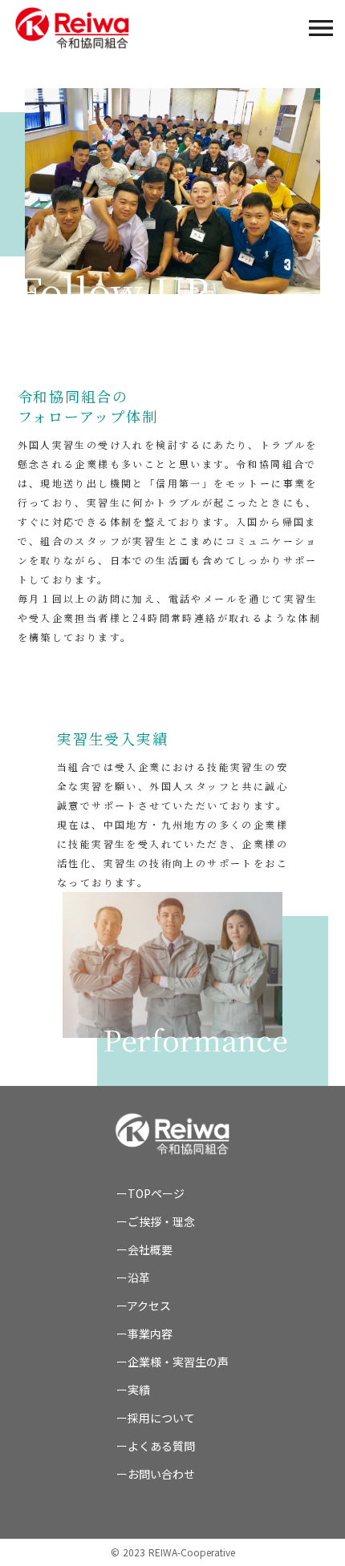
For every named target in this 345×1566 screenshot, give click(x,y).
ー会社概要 (144, 1249)
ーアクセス (143, 1306)
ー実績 (133, 1390)
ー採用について (155, 1418)
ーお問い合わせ (155, 1474)
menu (321, 28)
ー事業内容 (144, 1334)
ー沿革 (133, 1277)
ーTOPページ (150, 1193)
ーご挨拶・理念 (155, 1221)
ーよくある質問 (155, 1446)
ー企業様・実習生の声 (172, 1362)
